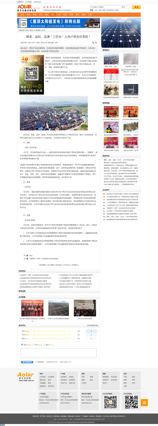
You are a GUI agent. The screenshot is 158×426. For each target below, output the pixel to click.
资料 (125, 383)
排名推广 (78, 416)
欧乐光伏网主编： (85, 397)
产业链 (63, 374)
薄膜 (103, 10)
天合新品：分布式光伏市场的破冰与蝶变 (120, 211)
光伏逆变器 (109, 10)
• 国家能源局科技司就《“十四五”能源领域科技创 (74, 287)
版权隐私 (64, 416)
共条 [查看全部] (92, 325)
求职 (133, 380)
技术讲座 (114, 380)
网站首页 (36, 416)
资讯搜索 (42, 265)
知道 (133, 377)
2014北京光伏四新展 (85, 318)
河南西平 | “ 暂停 (130, 66)
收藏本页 (20, 2)
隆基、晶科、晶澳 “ (111, 66)
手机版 (29, 2)
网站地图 (71, 416)
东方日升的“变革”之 (130, 75)
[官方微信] (144, 402)
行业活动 (114, 377)
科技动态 (51, 386)
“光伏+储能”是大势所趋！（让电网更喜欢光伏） (119, 184)
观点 (49, 383)
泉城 (100, 10)
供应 (83, 377)
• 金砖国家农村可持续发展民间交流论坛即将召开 (35, 278)
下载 (125, 377)
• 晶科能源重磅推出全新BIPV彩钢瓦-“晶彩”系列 (34, 287)
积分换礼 (92, 416)
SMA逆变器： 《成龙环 (130, 135)
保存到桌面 (37, 2)
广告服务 (85, 416)
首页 (26, 30)
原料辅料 (72, 380)
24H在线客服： (43, 397)
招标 (83, 380)
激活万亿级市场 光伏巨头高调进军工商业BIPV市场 (120, 182)
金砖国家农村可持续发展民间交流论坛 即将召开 (122, 199)
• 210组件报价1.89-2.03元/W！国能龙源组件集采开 (76, 275)
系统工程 (72, 383)
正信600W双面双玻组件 (111, 97)
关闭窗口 (75, 265)
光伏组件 (64, 377)
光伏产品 (64, 383)
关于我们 (43, 416)
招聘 (125, 380)
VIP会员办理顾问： (64, 397)
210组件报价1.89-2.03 (111, 82)
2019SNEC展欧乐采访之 (111, 119)
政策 (49, 380)
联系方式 (50, 416)
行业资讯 (37, 30)
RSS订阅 (106, 416)
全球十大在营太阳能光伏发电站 (58, 318)
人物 (125, 386)
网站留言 (99, 416)
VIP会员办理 (65, 394)
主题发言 (106, 380)
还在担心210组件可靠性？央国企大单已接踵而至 (123, 194)
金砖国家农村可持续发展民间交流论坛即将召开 (122, 219)
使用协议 (57, 416)
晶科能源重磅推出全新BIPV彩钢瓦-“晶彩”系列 (122, 214)
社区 (125, 374)
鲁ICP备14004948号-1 (117, 416)
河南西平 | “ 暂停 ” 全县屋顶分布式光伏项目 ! (44, 259)
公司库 (84, 383)
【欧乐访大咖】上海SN (111, 150)
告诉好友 (59, 265)
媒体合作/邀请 (86, 394)
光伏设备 (64, 380)
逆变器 (71, 377)
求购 (91, 377)
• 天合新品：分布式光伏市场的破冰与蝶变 (33, 281)
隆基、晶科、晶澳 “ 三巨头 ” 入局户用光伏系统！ (120, 160)
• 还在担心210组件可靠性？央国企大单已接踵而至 (75, 284)
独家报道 (43, 386)
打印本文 (67, 265)
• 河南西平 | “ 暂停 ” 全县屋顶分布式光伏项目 (34, 275)
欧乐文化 (44, 43)
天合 (96, 10)
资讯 (31, 30)
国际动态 (43, 380)
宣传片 (105, 383)
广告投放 (43, 394)
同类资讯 (22, 271)
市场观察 (43, 383)
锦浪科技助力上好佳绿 (130, 97)
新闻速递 (106, 377)
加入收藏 (50, 265)
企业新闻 (51, 377)
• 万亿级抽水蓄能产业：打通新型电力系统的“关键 (75, 281)
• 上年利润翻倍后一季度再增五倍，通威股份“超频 (75, 278)
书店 (133, 383)
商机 (83, 374)
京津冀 (116, 10)
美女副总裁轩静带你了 (111, 135)
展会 (91, 380)
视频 (104, 374)
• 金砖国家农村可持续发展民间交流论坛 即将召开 (35, 284)
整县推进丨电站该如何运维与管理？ (116, 163)
